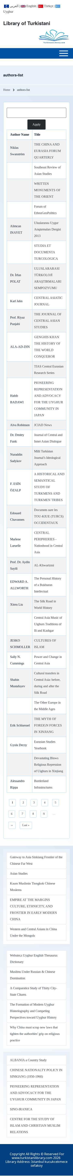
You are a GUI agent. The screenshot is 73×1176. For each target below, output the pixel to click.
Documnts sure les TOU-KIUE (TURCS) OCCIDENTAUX (48, 516)
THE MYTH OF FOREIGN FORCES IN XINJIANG (48, 725)
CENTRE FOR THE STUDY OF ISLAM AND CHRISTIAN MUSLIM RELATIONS (35, 1125)
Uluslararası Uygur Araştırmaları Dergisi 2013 (47, 229)
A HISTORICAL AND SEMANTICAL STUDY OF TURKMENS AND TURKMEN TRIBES (49, 487)
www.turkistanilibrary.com (32, 1158)
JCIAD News (43, 425)
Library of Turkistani (26, 23)
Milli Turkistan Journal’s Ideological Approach (47, 458)
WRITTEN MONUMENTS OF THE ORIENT (47, 190)
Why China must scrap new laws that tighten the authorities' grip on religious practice (35, 1034)
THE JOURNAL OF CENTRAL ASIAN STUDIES (47, 320)
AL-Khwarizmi (44, 565)
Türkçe (48, 6)
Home (6, 89)
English (31, 6)
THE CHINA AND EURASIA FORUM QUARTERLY (47, 151)
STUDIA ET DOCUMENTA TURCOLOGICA (46, 252)
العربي (13, 6)
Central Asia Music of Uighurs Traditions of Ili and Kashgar (48, 624)
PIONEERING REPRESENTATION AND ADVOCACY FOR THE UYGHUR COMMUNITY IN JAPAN (35, 1093)
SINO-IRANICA (21, 1109)
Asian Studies (19, 873)
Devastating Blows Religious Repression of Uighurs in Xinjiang (48, 764)
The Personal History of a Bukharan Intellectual (47, 585)
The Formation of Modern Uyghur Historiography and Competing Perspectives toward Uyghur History (33, 1011)
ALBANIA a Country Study (28, 1060)
